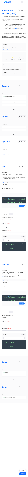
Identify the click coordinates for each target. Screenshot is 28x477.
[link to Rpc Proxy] (1, 142)
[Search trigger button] (20, 2)
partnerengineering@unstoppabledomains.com (12, 49)
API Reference (11, 6)
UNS (14, 22)
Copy (22, 10)
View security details (21, 182)
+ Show (14, 109)
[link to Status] (1, 362)
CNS (18, 22)
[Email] (24, 48)
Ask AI (23, 470)
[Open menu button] (25, 2)
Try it (23, 205)
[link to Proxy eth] (1, 166)
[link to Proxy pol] (1, 264)
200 (11, 214)
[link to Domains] (1, 86)
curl (23, 195)
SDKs (3, 178)
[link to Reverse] (1, 117)
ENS (16, 28)
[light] (22, 2)
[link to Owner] (1, 387)
